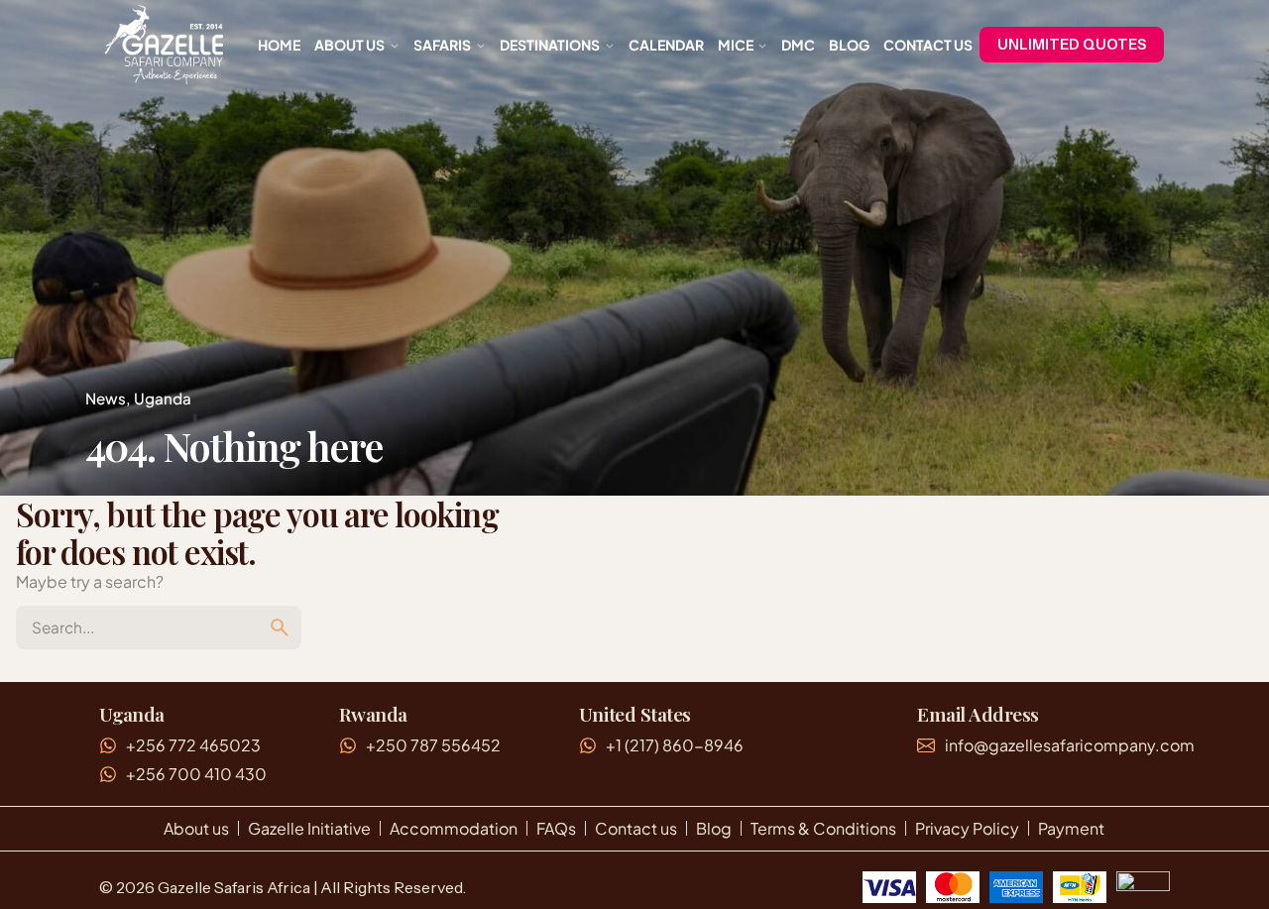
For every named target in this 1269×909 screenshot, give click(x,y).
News (105, 398)
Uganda (162, 398)
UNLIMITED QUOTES (1071, 45)
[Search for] (158, 627)
